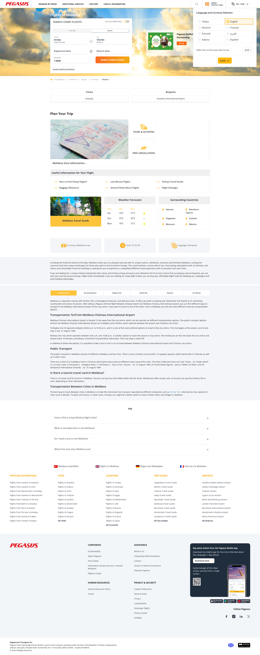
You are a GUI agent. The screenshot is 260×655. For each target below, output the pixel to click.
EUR (247, 50)
